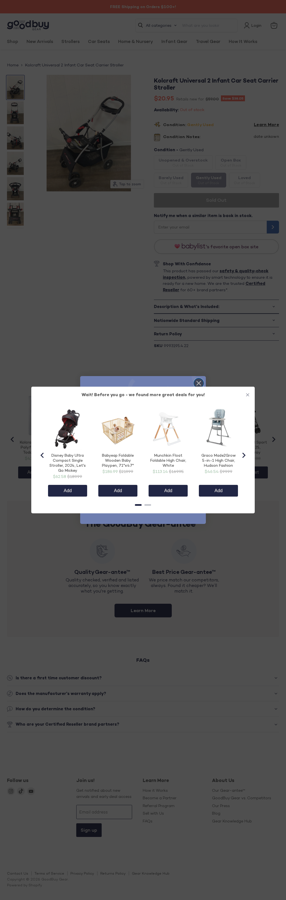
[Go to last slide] (42, 455)
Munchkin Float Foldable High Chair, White (168, 460)
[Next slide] (243, 455)
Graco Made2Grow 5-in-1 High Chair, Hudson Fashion (218, 460)
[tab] (138, 505)
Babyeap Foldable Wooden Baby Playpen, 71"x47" (118, 460)
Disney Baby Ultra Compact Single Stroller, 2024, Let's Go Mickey (67, 463)
